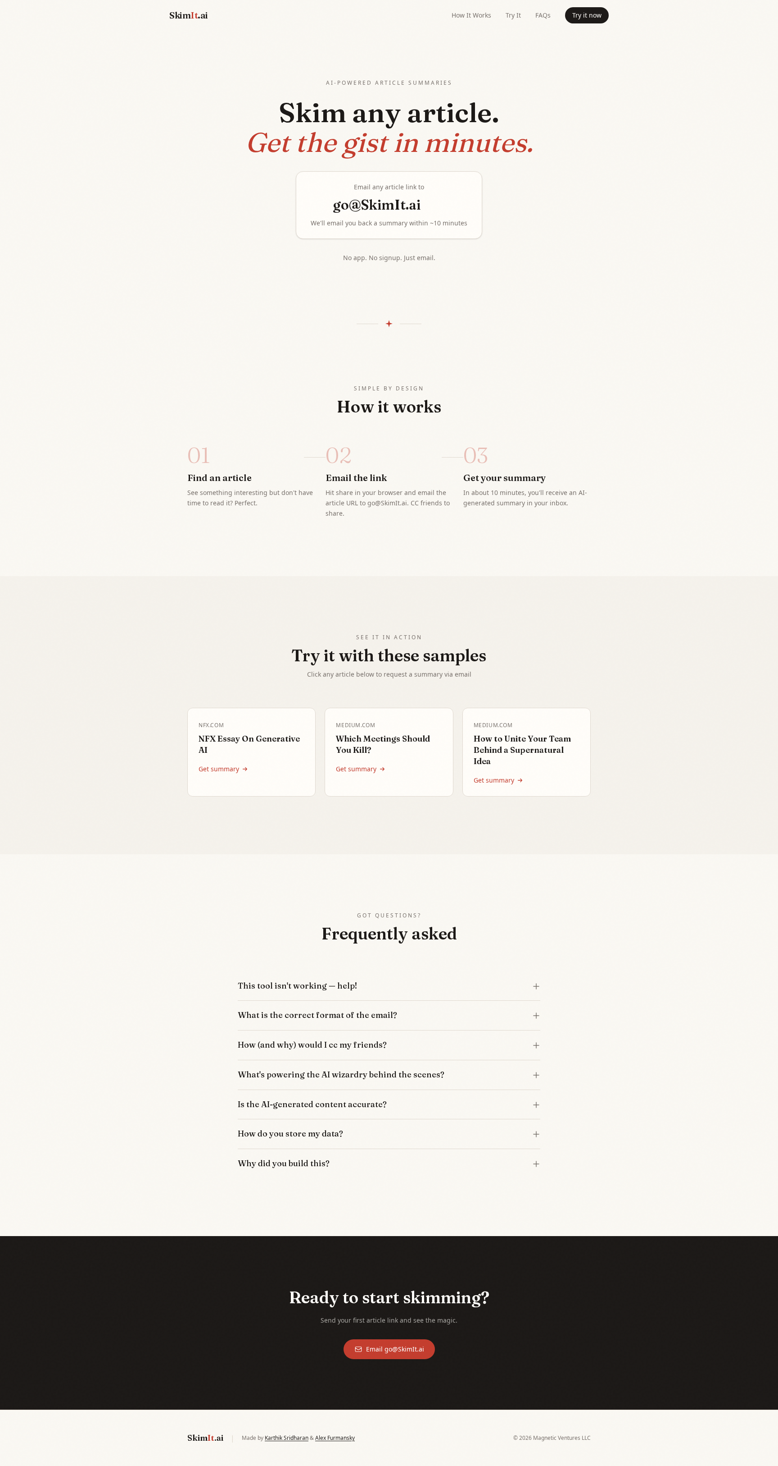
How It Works (471, 15)
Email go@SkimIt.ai (395, 1349)
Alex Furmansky (335, 1438)
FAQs (543, 15)
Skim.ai (188, 15)
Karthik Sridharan (286, 1438)
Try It (513, 15)
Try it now (587, 15)
